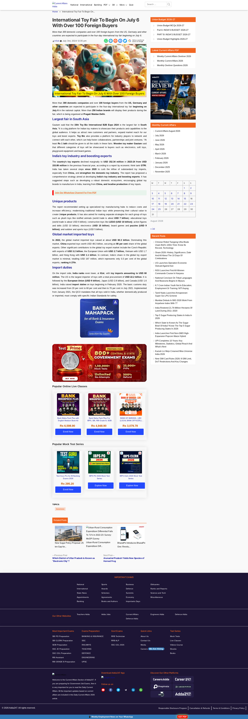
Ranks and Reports (158, 589)
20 (172, 204)
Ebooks (173, 649)
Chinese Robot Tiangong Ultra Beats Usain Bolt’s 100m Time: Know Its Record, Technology (172, 245)
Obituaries (154, 584)
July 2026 (159, 135)
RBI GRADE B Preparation (63, 662)
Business (130, 584)
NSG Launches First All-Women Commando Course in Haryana (169, 271)
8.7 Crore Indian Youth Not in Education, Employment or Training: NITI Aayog (173, 286)
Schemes (105, 593)
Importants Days (133, 601)
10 (153, 198)
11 (159, 198)
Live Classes (175, 641)
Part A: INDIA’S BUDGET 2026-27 (172, 30)
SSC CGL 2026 (117, 645)
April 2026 (160, 149)
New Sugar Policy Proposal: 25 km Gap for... (69, 545)
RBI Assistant (58, 657)
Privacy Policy (239, 708)
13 (172, 198)
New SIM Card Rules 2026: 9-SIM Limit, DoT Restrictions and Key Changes (173, 360)
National (74, 4)
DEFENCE (86, 653)
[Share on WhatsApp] (106, 41)
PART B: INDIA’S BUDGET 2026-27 (173, 34)
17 (153, 204)
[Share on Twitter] (125, 41)
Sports (104, 584)
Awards (104, 589)
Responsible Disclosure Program (172, 708)
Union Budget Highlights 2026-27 (172, 39)
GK (113, 4)
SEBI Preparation (59, 645)
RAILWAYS (86, 645)
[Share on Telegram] (111, 41)
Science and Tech (158, 593)
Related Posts (60, 520)
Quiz (131, 4)
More (122, 4)
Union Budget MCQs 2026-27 (170, 25)
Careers (152, 649)
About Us (145, 636)
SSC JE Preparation (61, 649)
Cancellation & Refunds (200, 708)
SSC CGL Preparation (61, 653)
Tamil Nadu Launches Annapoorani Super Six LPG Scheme (171, 294)
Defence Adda (132, 619)
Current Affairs (132, 614)
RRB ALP (115, 641)
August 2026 (167, 131)
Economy (130, 597)
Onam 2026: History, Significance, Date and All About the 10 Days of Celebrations (173, 255)
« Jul (152, 229)
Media (143, 645)
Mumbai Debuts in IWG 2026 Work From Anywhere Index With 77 (173, 301)
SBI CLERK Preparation (62, 641)
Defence (129, 589)
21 (178, 204)
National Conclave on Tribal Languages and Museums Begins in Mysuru (173, 279)
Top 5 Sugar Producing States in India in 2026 (173, 316)
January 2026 (161, 163)
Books (172, 653)
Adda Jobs (106, 614)
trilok (56, 40)
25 (159, 209)
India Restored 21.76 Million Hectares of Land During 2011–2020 (173, 309)
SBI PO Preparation (60, 636)
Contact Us (145, 641)
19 (166, 204)
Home (55, 12)
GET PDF (182, 717)
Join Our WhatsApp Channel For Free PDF (75, 193)
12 (166, 198)
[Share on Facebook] (120, 41)
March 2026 (160, 154)
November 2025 (162, 172)
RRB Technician (118, 636)
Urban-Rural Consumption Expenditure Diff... (98, 544)
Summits (129, 593)
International (86, 4)
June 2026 (160, 140)
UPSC (84, 662)
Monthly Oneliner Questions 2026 (172, 65)
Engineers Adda (157, 614)
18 (159, 204)
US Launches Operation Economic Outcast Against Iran (171, 264)
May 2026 (159, 144)
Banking (98, 4)
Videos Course (176, 645)
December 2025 (162, 167)
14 (178, 198)
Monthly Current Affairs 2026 (170, 61)
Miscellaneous (156, 597)
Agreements (106, 597)
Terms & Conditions (221, 708)
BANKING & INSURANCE (92, 636)
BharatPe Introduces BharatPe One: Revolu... (131, 545)
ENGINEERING (88, 657)
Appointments (83, 597)
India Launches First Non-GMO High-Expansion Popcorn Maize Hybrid (172, 334)
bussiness (60, 509)
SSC (84, 641)
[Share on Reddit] (115, 41)
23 (191, 204)
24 (153, 209)
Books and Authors (109, 601)
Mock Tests (175, 636)
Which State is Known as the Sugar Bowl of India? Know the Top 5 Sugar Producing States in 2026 (172, 326)
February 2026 (162, 158)
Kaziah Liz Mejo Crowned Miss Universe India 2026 (173, 352)
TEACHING (86, 649)
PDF (105, 4)
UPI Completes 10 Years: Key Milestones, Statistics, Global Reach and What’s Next (173, 344)
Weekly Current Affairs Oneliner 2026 (174, 56)
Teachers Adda (83, 614)
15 (185, 198)
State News (82, 593)
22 (185, 204)
